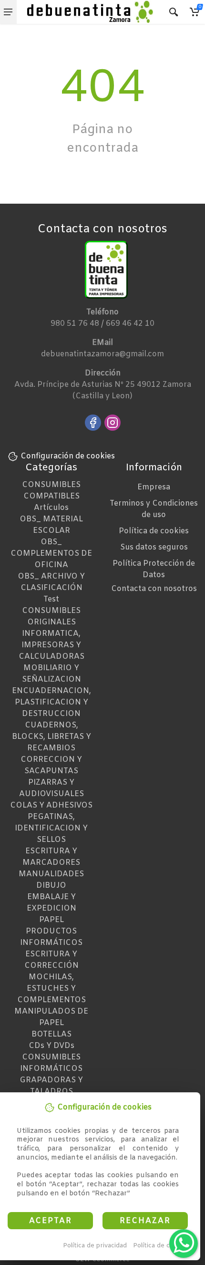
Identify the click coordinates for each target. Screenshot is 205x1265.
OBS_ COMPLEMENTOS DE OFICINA (51, 553)
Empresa (153, 487)
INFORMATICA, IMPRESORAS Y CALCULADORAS (51, 645)
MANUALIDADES (51, 874)
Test (51, 599)
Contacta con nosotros (154, 589)
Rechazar (145, 1221)
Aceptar (50, 1221)
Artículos (51, 508)
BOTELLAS (51, 1034)
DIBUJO (51, 886)
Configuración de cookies (67, 456)
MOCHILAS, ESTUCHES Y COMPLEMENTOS (51, 988)
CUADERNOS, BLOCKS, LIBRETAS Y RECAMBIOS (51, 736)
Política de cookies (161, 1246)
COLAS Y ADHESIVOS (51, 805)
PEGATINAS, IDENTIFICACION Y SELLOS (51, 828)
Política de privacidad (95, 1246)
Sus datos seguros (154, 547)
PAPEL (51, 920)
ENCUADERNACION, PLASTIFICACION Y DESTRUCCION (51, 702)
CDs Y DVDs (51, 1046)
